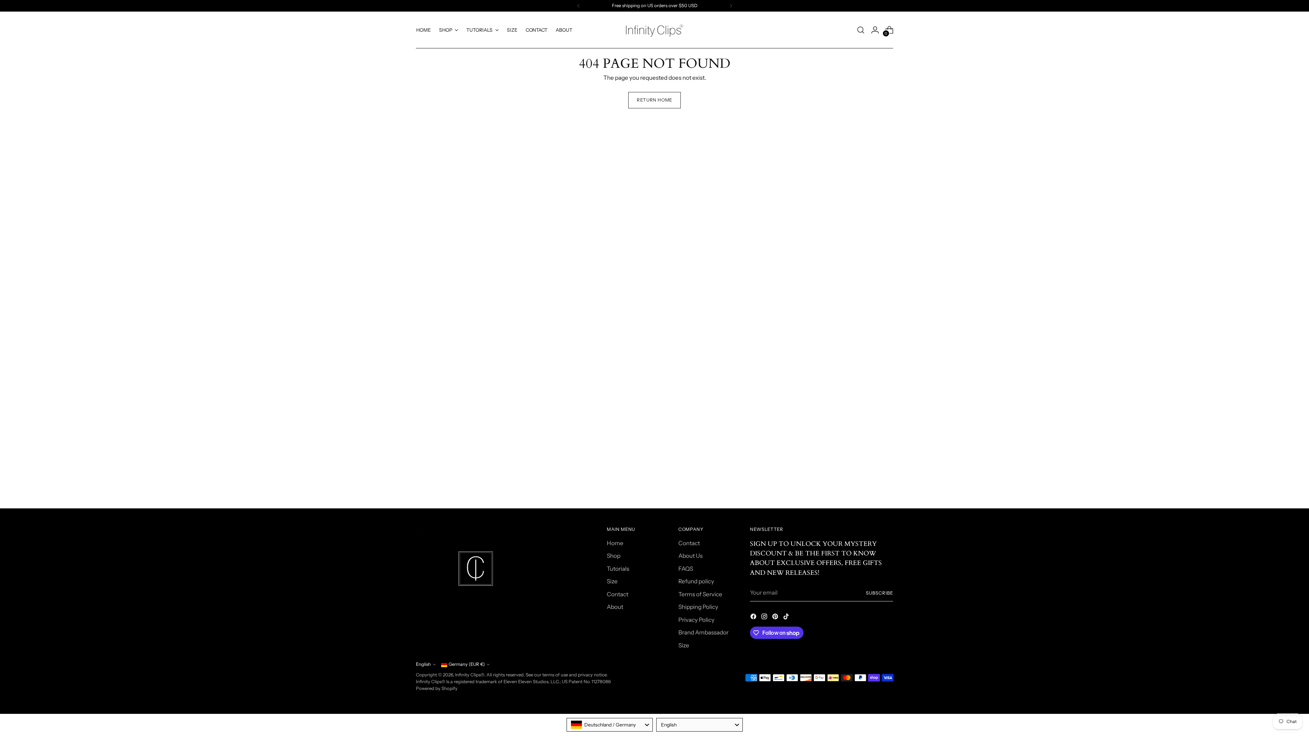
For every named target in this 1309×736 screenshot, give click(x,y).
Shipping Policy (698, 606)
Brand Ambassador (703, 632)
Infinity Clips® (469, 674)
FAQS (685, 568)
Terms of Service (700, 594)
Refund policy (696, 581)
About (615, 606)
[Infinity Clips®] (654, 30)
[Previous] (578, 6)
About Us (690, 555)
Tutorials (618, 568)
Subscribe (879, 593)
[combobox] (610, 725)
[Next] (730, 6)
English (423, 664)
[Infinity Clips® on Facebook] (754, 618)
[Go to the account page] (875, 30)
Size (612, 581)
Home (615, 543)
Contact (617, 594)
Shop (613, 555)
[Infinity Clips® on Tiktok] (787, 618)
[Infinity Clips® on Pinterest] (776, 618)
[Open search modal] (861, 30)
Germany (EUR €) (467, 664)
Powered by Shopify (436, 688)
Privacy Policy (696, 619)
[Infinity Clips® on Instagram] (765, 618)
